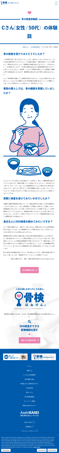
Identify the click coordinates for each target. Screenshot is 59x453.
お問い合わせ (28, 422)
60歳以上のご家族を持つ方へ (29, 383)
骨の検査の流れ (29, 379)
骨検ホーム (26, 47)
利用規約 (28, 427)
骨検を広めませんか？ (29, 405)
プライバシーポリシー (28, 431)
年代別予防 (29, 388)
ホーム (29, 366)
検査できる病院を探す (28, 340)
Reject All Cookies (52, 450)
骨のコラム (29, 392)
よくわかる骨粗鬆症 (29, 375)
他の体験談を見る (29, 270)
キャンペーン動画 (29, 401)
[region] (29, 443)
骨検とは (29, 370)
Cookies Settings (5, 450)
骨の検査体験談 (35, 47)
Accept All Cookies (42, 450)
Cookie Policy (36, 447)
